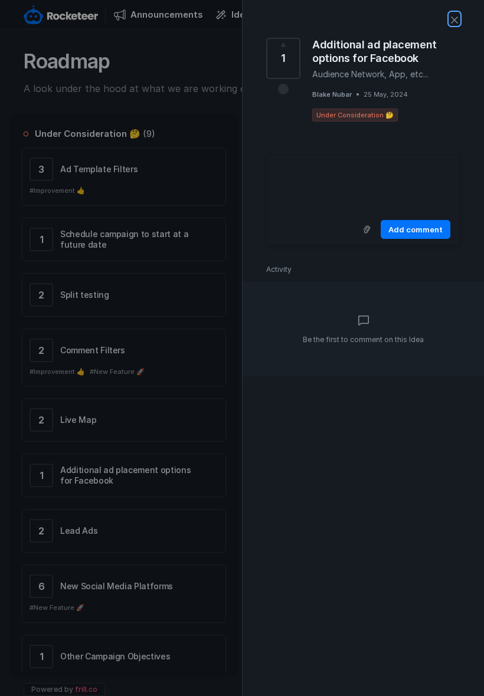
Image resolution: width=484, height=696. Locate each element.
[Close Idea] (454, 19)
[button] (283, 89)
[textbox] (363, 185)
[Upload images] (366, 229)
